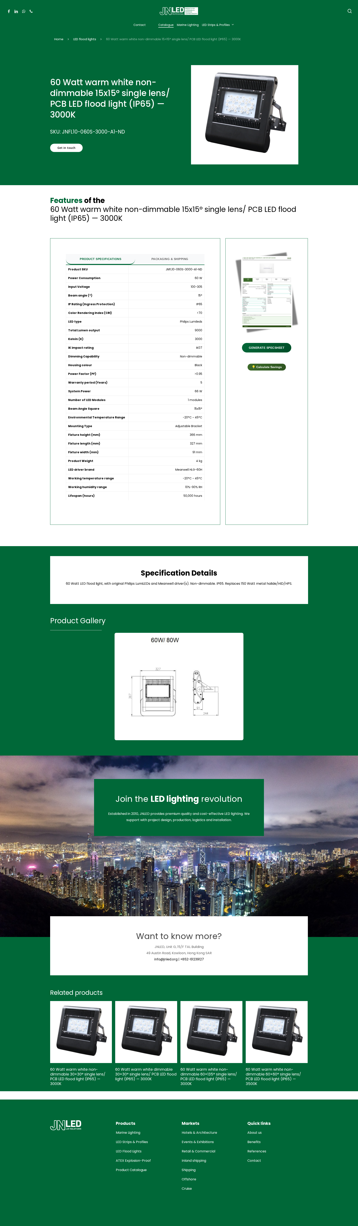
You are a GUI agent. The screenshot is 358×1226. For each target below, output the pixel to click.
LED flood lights (84, 39)
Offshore (189, 1179)
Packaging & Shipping (169, 259)
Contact (254, 1160)
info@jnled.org (166, 959)
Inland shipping (194, 1160)
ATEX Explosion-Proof (133, 1160)
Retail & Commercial (198, 1151)
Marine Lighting (128, 1132)
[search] (349, 11)
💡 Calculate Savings (267, 367)
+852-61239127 (192, 959)
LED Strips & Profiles (132, 1142)
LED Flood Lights (129, 1151)
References (256, 1151)
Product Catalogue (131, 1170)
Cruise (187, 1188)
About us (254, 1132)
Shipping (189, 1170)
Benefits (254, 1142)
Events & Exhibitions (198, 1142)
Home (58, 39)
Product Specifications (100, 259)
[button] (66, 148)
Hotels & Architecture (199, 1132)
